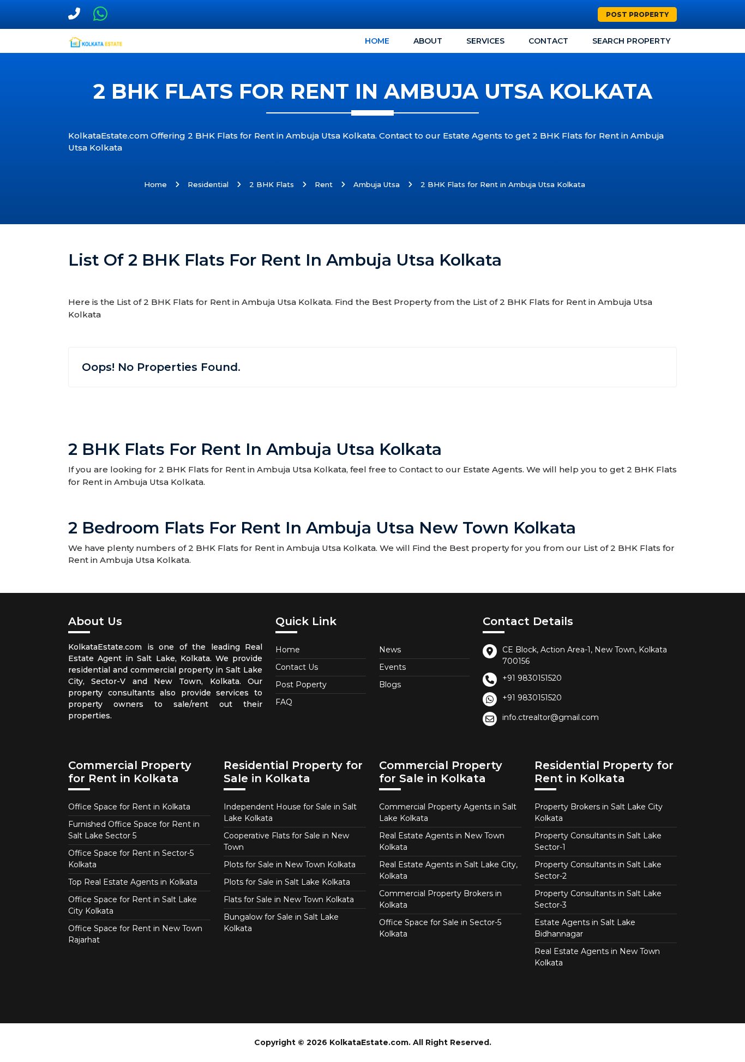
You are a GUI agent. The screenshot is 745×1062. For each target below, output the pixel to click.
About (427, 41)
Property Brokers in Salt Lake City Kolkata (598, 812)
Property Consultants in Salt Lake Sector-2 (598, 870)
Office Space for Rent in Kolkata (129, 807)
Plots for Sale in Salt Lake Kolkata (287, 882)
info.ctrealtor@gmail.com (550, 717)
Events (392, 667)
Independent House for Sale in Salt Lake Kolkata (290, 812)
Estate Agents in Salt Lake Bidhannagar (584, 928)
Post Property (637, 14)
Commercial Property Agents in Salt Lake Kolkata (447, 812)
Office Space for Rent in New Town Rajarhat (135, 934)
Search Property (631, 41)
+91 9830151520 (532, 678)
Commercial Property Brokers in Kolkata (440, 899)
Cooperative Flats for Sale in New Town (286, 841)
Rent (324, 184)
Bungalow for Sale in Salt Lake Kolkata (281, 922)
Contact (548, 41)
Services (485, 41)
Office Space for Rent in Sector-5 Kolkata (131, 858)
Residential (208, 184)
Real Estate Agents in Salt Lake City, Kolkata (448, 870)
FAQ (283, 702)
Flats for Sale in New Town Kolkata (289, 899)
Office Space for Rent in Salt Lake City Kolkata (132, 905)
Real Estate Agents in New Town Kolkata (441, 841)
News (390, 650)
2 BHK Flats (271, 184)
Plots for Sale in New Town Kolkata (290, 864)
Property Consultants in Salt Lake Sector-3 (598, 899)
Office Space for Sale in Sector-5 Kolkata (440, 928)
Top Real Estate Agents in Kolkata (132, 882)
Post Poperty (301, 684)
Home (377, 41)
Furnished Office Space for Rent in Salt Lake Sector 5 (134, 830)
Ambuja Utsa (376, 184)
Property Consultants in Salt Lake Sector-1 (598, 841)
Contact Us (296, 667)
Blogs (390, 684)
